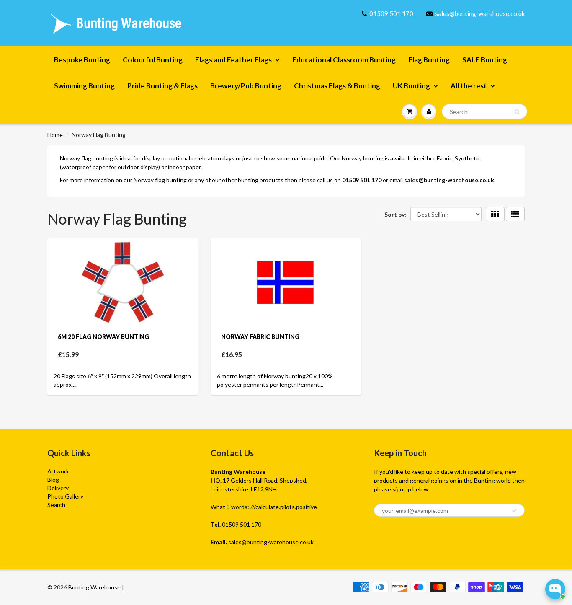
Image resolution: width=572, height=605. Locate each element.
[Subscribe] (514, 510)
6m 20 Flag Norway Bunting (103, 336)
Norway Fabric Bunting (260, 336)
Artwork (58, 471)
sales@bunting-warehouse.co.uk (480, 13)
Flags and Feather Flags (233, 59)
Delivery (58, 487)
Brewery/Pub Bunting (245, 85)
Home (55, 134)
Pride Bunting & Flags (162, 85)
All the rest (469, 85)
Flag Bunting (429, 59)
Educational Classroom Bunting (344, 59)
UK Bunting (411, 85)
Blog (53, 479)
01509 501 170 (391, 13)
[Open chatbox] (555, 589)
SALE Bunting (484, 59)
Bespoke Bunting (82, 59)
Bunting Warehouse (94, 587)
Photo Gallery (65, 496)
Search (56, 504)
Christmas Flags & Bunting (337, 85)
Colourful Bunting (153, 59)
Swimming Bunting (84, 85)
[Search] (517, 112)
